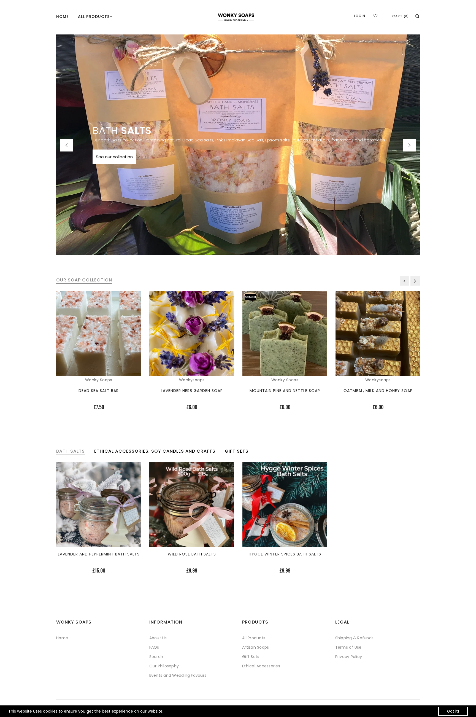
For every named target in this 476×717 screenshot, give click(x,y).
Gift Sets (250, 656)
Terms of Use (348, 647)
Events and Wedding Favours (178, 675)
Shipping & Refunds (354, 638)
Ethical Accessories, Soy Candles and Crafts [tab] (154, 451)
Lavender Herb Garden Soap (192, 390)
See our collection (114, 157)
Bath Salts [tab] (70, 451)
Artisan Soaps (255, 647)
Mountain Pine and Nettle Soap (285, 390)
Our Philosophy (164, 666)
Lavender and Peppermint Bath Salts (99, 554)
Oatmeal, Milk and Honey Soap (378, 390)
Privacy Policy (348, 656)
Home (62, 16)
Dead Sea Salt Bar (99, 390)
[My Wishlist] (375, 15)
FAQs (154, 647)
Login (359, 16)
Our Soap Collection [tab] (84, 280)
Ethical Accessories (261, 666)
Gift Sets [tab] (236, 451)
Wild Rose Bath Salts (192, 554)
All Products (253, 638)
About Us (158, 638)
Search (156, 656)
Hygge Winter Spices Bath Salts (285, 554)
